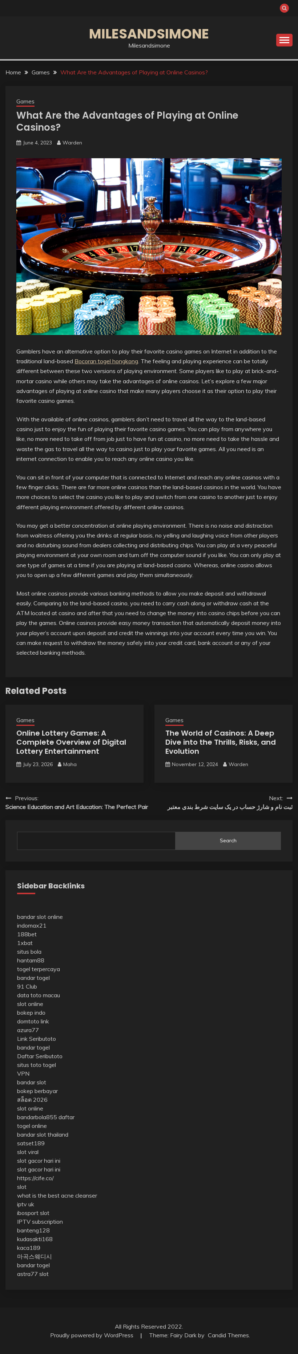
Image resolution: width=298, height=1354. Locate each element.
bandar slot (31, 1082)
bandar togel (33, 977)
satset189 (31, 1143)
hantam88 (30, 960)
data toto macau (38, 995)
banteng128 (33, 1230)
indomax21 (32, 925)
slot (22, 1186)
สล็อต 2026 (32, 1099)
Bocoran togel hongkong (106, 361)
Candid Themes (228, 1335)
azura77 (28, 1030)
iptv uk (25, 1204)
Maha (70, 764)
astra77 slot (33, 1273)
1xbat (25, 942)
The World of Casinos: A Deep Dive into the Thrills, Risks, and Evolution (220, 742)
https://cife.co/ (35, 1178)
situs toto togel (36, 1064)
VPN (23, 1073)
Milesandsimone (149, 33)
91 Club (27, 986)
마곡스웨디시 (34, 1256)
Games (25, 101)
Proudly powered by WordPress (92, 1335)
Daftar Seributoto (40, 1056)
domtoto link (33, 1021)
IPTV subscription (40, 1221)
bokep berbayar (37, 1091)
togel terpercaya (38, 969)
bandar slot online (40, 916)
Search (228, 840)
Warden (72, 142)
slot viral (28, 1151)
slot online (30, 1003)
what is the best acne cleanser (57, 1195)
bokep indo (31, 1012)
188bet (27, 934)
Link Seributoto (36, 1038)
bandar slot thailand (42, 1134)
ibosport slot (33, 1212)
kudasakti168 (35, 1239)
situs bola (29, 951)
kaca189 (28, 1247)
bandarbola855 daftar (45, 1117)
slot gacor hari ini (38, 1160)
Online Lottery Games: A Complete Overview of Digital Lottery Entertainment (71, 742)
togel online (32, 1125)
